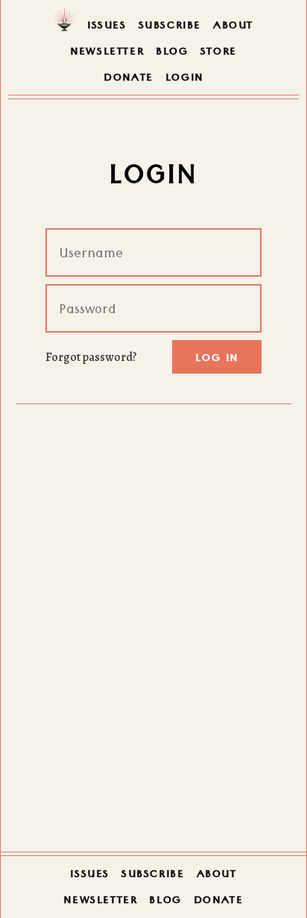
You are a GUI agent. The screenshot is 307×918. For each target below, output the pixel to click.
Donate (129, 78)
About (233, 26)
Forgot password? (91, 357)
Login (184, 78)
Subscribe (170, 26)
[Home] (64, 24)
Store (218, 52)
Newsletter (107, 52)
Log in (216, 359)
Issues (107, 26)
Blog (172, 52)
